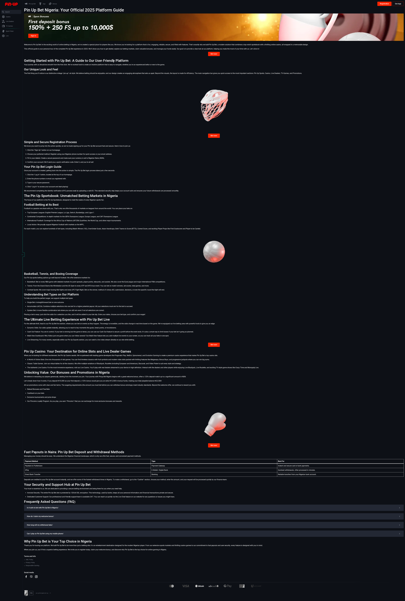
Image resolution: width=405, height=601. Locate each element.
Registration (384, 4)
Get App (398, 4)
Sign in (33, 36)
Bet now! (214, 54)
